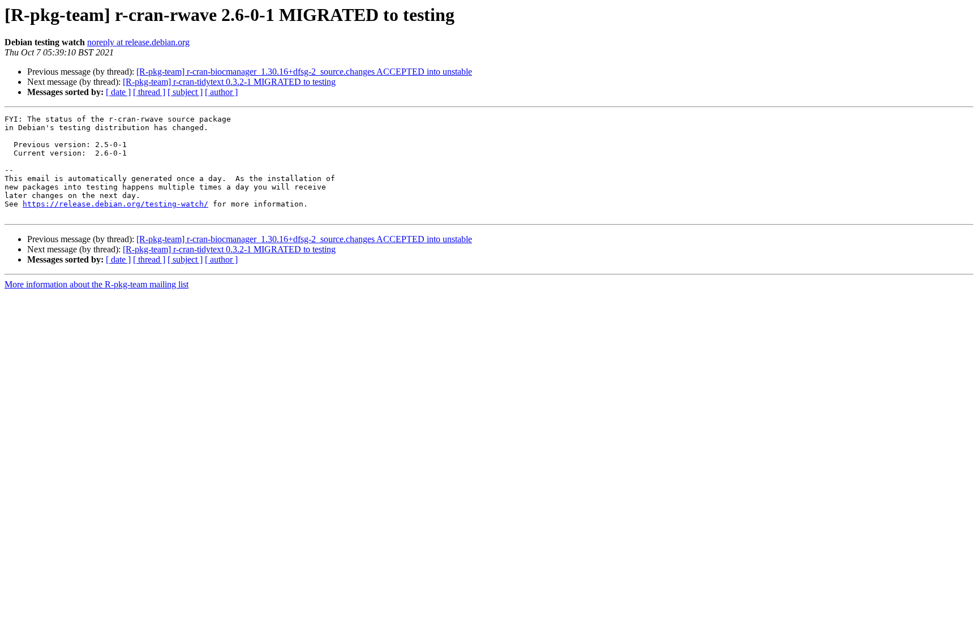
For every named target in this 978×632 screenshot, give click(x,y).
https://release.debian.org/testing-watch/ (115, 204)
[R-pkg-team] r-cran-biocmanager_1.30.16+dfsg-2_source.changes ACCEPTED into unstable (304, 71)
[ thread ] (149, 92)
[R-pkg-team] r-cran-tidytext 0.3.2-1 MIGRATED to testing (229, 82)
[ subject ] (185, 92)
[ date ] (118, 92)
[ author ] (221, 92)
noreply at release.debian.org (138, 42)
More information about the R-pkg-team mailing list (96, 284)
